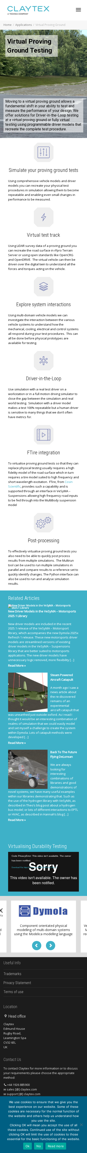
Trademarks (12, 974)
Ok (28, 1146)
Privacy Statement (17, 983)
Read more (56, 1146)
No (38, 1146)
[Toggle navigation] (78, 10)
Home (7, 25)
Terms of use (13, 992)
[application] (43, 872)
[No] (81, 1124)
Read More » (17, 665)
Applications (23, 25)
